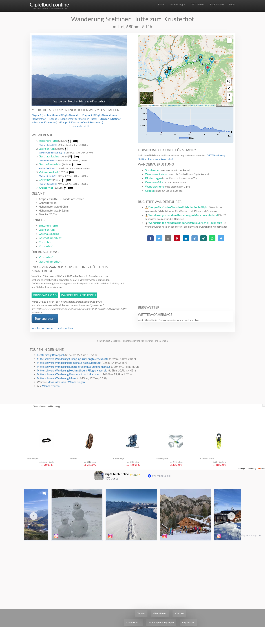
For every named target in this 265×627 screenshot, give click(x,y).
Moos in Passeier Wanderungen (66, 382)
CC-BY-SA (210, 105)
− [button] (229, 99)
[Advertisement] (185, 271)
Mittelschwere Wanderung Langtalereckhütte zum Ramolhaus (74, 366)
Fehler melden (65, 327)
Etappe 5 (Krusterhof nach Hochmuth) (81, 122)
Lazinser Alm (47, 148)
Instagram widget (248, 535)
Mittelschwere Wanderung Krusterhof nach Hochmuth (69, 374)
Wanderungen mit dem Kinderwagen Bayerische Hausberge (185, 222)
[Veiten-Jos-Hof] (200, 58)
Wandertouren (50, 386)
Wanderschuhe (154, 186)
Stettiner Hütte (48, 140)
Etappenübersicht (79, 125)
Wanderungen (178, 4)
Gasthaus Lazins (49, 156)
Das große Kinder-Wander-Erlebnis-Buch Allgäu (178, 207)
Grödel (149, 190)
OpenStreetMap (173, 105)
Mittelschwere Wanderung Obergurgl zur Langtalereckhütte (73, 358)
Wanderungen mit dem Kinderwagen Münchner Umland (183, 215)
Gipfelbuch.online (49, 4)
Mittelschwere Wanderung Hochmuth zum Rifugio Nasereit (72, 370)
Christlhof (45, 179)
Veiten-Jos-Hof (48, 172)
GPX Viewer (198, 4)
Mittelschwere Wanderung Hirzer (57, 378)
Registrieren (217, 4)
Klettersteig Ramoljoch (51, 355)
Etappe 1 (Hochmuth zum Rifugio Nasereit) (55, 115)
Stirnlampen (152, 170)
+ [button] (229, 95)
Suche (161, 4)
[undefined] (229, 40)
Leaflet (151, 105)
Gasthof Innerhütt (50, 164)
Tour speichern (45, 318)
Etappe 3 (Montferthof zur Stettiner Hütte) (73, 118)
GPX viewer (160, 613)
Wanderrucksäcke (156, 174)
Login (232, 4)
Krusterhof (46, 187)
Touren (141, 613)
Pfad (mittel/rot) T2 (48, 145)
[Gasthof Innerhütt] (186, 59)
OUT (261, 468)
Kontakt (179, 613)
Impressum (188, 622)
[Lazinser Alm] (166, 73)
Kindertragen (153, 178)
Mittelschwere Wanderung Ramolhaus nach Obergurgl (69, 362)
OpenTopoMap (197, 105)
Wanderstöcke (154, 182)
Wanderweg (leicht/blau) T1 (52, 152)
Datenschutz (133, 622)
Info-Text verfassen (42, 327)
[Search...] (228, 81)
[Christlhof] (212, 60)
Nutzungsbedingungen (161, 622)
